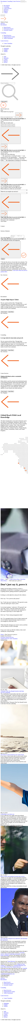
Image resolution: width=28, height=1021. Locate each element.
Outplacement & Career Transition (9, 638)
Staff (5, 56)
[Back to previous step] (11, 135)
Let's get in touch (5, 975)
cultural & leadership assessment (12, 954)
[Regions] (22, 1)
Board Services (7, 35)
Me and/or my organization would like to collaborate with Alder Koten (13, 159)
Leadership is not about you (7, 814)
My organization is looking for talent (12, 156)
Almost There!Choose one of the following (8, 153)
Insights (6, 50)
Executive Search (8, 30)
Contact (6, 12)
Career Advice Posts (14, 579)
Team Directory (11, 961)
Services (3, 23)
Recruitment (4, 1)
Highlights (6, 48)
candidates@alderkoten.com (7, 974)
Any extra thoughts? (6, 237)
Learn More (10, 311)
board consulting (5, 955)
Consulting (9, 1)
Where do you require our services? (9, 191)
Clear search (4, 101)
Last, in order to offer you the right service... (11, 187)
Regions (6, 11)
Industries (6, 9)
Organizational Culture (9, 36)
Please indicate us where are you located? (11, 188)
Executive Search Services (7, 637)
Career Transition (8, 43)
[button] (3, 20)
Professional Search (8, 28)
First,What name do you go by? (7, 111)
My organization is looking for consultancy (16, 160)
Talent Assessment (8, 38)
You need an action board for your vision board (12, 754)
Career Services (16, 1)
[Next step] (18, 115)
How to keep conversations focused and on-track (13, 876)
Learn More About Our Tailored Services (11, 967)
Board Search (7, 27)
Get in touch (4, 311)
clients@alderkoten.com (20, 965)
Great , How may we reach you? (7, 122)
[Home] (21, 1)
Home (2, 579)
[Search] (24, 1)
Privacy (5, 62)
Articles (6, 51)
